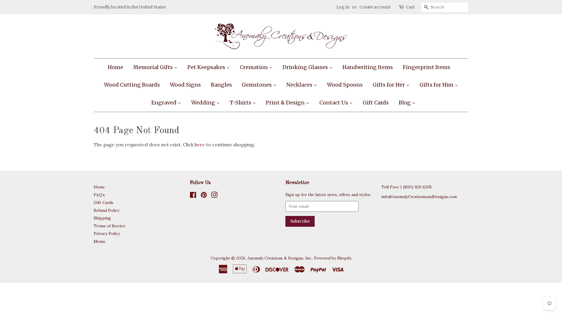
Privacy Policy (107, 233)
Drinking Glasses (305, 67)
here (200, 144)
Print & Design (286, 102)
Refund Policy (106, 210)
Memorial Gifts (153, 67)
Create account (374, 7)
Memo (99, 241)
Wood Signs (185, 84)
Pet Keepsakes (206, 67)
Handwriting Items (367, 67)
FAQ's (99, 194)
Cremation (254, 67)
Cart (410, 7)
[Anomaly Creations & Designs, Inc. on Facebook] (193, 196)
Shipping (102, 218)
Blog (405, 102)
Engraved (164, 102)
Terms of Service (109, 226)
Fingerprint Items (426, 67)
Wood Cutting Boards (132, 84)
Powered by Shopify (333, 258)
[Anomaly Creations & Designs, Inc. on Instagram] (214, 196)
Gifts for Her (389, 84)
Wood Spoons (345, 84)
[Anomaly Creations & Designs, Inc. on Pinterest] (204, 196)
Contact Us (334, 102)
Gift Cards (376, 102)
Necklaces (299, 84)
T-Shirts (241, 102)
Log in (342, 7)
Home (115, 67)
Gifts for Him (437, 84)
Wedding (203, 102)
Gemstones (257, 84)
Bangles (221, 84)
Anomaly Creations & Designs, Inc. (279, 258)
